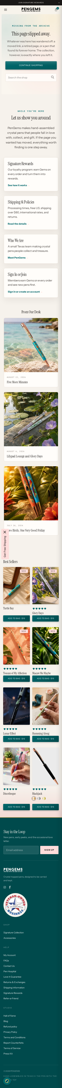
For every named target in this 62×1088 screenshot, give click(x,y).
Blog (5, 1021)
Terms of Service (12, 1048)
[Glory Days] (45, 585)
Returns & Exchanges (14, 982)
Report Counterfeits (13, 1042)
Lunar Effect (9, 733)
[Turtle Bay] (16, 585)
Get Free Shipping (4, 546)
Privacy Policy (10, 1032)
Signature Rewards (12, 993)
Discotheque (9, 793)
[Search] (53, 77)
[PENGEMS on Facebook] (9, 887)
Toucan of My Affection (15, 673)
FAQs (6, 960)
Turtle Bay (8, 608)
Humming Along (40, 733)
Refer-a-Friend (10, 998)
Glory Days (38, 613)
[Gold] (44, 798)
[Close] (4, 532)
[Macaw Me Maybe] (45, 646)
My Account (9, 955)
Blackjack (37, 793)
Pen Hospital (9, 971)
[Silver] (39, 798)
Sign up (49, 850)
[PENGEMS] (31, 9)
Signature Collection (13, 932)
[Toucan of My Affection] (16, 646)
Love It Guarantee (12, 976)
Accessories (9, 938)
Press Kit (8, 1053)
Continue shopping (31, 65)
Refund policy (10, 1026)
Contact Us (9, 966)
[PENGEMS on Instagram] (4, 887)
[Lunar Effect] (16, 706)
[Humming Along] (45, 706)
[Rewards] (7, 1081)
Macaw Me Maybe (41, 673)
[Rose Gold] (33, 798)
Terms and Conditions (14, 1037)
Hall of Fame (9, 1015)
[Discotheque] (16, 766)
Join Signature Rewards (31, 3)
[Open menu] (5, 9)
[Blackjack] (45, 766)
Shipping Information (13, 987)
